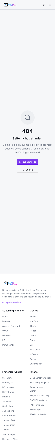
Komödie (34, 321)
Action (33, 316)
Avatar (5, 429)
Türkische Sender (38, 414)
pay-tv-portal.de (13, 302)
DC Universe (8, 387)
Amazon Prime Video (12, 326)
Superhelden (36, 363)
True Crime (35, 349)
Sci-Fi (32, 345)
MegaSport (35, 409)
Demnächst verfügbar (40, 378)
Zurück (29, 169)
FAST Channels (37, 405)
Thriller (33, 326)
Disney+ (6, 321)
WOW (5, 330)
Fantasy (34, 340)
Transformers (8, 425)
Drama (33, 335)
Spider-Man (7, 406)
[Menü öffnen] (50, 4)
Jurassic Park (8, 420)
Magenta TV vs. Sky (39, 395)
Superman (7, 401)
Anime (33, 359)
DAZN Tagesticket (39, 400)
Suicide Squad (9, 434)
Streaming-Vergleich (39, 382)
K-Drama (34, 354)
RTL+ (4, 340)
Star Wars (7, 378)
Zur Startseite (29, 162)
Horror (33, 330)
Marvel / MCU (8, 382)
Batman (6, 396)
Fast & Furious (9, 415)
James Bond (8, 411)
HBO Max (6, 335)
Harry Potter (8, 392)
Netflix (5, 316)
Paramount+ (8, 345)
